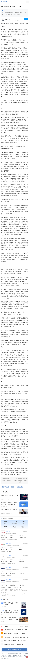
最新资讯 (5, 599)
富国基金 (9, 587)
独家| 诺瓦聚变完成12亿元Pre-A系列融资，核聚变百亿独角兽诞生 (16, 637)
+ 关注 (26, 19)
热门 (2, 603)
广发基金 (14, 587)
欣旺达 (2, 594)
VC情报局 (26, 626)
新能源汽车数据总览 (8, 518)
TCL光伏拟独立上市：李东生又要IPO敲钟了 (15, 629)
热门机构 (21, 626)
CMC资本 (9, 551)
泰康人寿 (19, 587)
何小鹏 (7, 486)
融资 (2, 610)
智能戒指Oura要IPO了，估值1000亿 (13, 644)
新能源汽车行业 (20, 486)
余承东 (12, 486)
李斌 (3, 486)
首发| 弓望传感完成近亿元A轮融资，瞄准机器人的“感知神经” (16, 641)
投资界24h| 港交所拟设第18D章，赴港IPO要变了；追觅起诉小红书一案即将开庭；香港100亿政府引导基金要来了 (16, 633)
